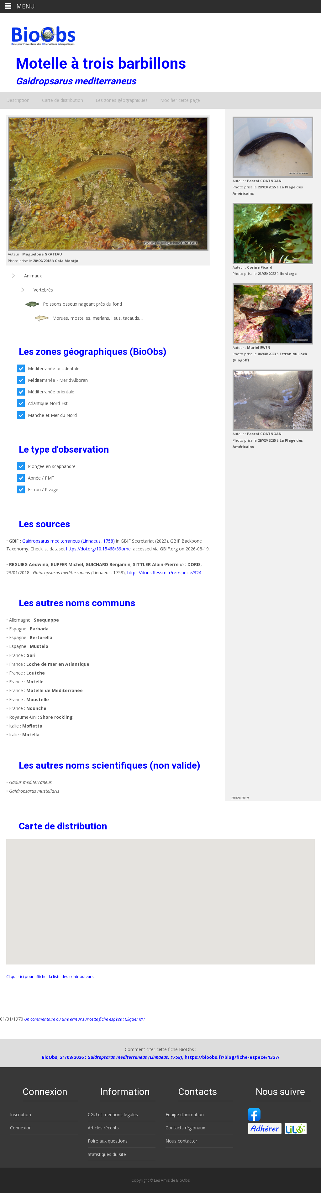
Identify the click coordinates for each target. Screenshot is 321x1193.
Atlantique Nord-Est (48, 403)
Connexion (21, 1128)
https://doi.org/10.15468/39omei (99, 549)
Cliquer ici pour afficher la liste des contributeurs (50, 976)
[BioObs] (38, 34)
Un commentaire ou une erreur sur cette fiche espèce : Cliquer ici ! (84, 1019)
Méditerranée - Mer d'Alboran (58, 380)
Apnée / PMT (41, 478)
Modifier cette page (180, 100)
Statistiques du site (107, 1154)
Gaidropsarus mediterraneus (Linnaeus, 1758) (68, 541)
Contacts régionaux (185, 1128)
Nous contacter (181, 1141)
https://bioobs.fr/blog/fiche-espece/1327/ (232, 1057)
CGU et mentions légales (113, 1114)
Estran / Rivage (43, 489)
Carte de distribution (62, 100)
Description (17, 100)
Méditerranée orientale (51, 392)
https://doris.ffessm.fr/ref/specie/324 (164, 572)
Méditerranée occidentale (54, 368)
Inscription (20, 1114)
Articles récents (103, 1128)
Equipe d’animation (185, 1114)
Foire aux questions (108, 1141)
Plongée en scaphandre (52, 466)
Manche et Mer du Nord (52, 415)
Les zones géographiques (122, 100)
